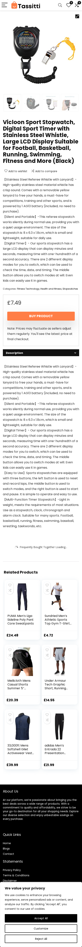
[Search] (60, 5)
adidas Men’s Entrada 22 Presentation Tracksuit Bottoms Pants (56, 753)
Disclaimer (10, 881)
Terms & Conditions (16, 875)
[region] (41, 914)
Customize (41, 928)
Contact (8, 854)
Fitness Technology (28, 288)
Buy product (41, 316)
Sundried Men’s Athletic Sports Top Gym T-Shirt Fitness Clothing (57, 621)
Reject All (41, 939)
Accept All (41, 918)
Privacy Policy (12, 870)
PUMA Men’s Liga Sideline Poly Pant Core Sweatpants (20, 620)
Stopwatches (70, 288)
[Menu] (4, 5)
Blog (5, 848)
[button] (77, 16)
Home (7, 843)
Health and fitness (51, 288)
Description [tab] (14, 353)
